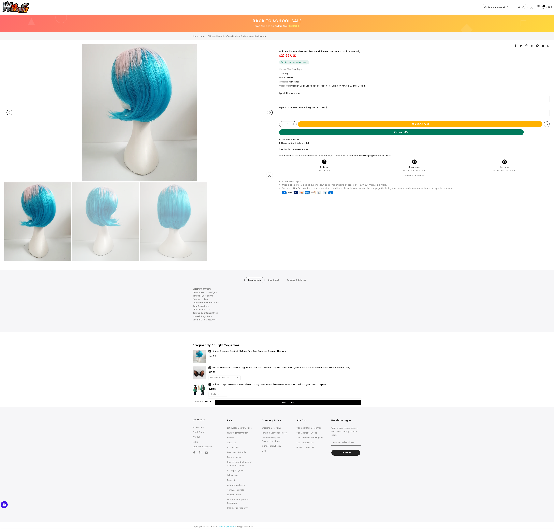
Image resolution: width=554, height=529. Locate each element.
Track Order (199, 432)
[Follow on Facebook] (194, 452)
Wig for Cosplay (358, 85)
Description (254, 280)
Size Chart (273, 280)
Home (195, 36)
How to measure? (305, 447)
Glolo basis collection (316, 85)
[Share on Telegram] (537, 45)
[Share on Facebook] (515, 45)
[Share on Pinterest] (526, 45)
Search (230, 437)
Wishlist (196, 437)
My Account (199, 427)
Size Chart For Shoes (306, 432)
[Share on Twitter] (521, 45)
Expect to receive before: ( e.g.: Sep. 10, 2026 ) (303, 107)
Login (195, 441)
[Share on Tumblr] (532, 45)
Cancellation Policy (271, 445)
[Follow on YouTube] (206, 452)
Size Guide (284, 149)
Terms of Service (235, 489)
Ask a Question (301, 149)
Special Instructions (289, 93)
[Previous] (9, 112)
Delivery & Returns (296, 280)
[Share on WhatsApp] (548, 45)
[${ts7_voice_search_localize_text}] (519, 7)
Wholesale (232, 475)
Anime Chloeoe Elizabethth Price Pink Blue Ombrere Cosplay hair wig (249, 350)
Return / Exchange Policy (274, 432)
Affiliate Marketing (236, 485)
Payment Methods (236, 452)
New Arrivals (343, 85)
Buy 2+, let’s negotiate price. (294, 62)
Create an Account (202, 446)
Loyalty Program (235, 470)
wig (287, 73)
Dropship (231, 480)
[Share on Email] (543, 45)
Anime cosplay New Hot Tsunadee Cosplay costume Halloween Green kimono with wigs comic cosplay (269, 384)
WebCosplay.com (296, 69)
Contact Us (233, 447)
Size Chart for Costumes (308, 427)
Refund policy (234, 457)
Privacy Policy (234, 494)
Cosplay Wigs (298, 85)
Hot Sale (332, 85)
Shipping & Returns (271, 427)
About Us (231, 442)
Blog (264, 450)
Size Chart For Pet (305, 442)
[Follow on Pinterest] (200, 452)
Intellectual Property (237, 508)
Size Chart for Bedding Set (309, 437)
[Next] (270, 112)
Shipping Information (237, 432)
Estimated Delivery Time (239, 427)
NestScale (420, 175)
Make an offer (404, 133)
